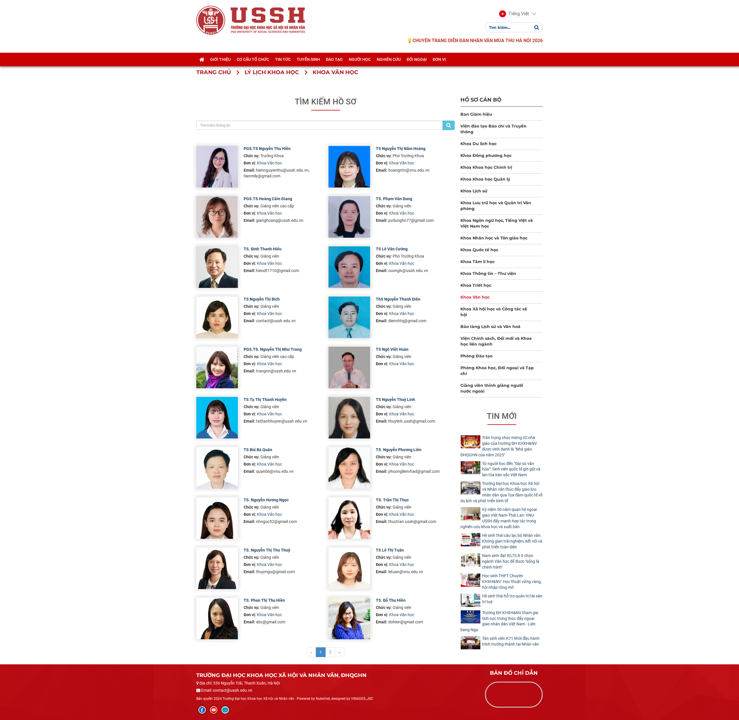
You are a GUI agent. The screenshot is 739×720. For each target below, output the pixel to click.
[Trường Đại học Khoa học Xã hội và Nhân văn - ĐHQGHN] (210, 20)
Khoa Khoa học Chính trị (486, 167)
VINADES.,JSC (362, 699)
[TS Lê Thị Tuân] (349, 568)
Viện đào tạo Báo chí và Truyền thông (493, 128)
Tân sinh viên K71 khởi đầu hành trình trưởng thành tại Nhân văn (511, 641)
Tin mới (502, 416)
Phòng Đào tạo (476, 356)
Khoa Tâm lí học (477, 261)
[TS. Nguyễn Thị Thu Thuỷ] (217, 568)
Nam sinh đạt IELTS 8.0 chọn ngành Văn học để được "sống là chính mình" (510, 561)
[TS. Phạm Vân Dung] (349, 217)
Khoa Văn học (269, 163)
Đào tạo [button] (334, 59)
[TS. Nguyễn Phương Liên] (349, 468)
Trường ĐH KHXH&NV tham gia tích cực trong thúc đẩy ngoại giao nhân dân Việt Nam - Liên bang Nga (499, 621)
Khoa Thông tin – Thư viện (488, 273)
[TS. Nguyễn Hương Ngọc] (217, 518)
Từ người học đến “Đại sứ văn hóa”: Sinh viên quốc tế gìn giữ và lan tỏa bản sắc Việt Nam (511, 469)
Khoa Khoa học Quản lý (485, 179)
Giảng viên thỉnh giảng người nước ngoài (491, 388)
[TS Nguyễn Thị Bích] (217, 317)
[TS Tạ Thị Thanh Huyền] (217, 417)
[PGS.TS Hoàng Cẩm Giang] (217, 217)
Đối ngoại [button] (417, 59)
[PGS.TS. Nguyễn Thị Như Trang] (217, 367)
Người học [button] (360, 59)
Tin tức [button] (283, 59)
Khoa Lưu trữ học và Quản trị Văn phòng (495, 205)
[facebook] (202, 710)
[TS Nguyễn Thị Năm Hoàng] (349, 166)
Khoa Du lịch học (478, 143)
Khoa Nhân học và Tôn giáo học (493, 238)
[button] (514, 13)
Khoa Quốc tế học (479, 249)
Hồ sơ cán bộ (480, 99)
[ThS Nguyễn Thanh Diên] (349, 317)
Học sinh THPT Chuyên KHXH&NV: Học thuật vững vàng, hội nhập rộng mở (512, 581)
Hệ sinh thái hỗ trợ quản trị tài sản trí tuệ (512, 599)
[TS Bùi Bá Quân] (217, 468)
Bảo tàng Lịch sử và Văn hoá (490, 326)
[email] (225, 710)
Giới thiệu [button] (220, 59)
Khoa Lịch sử (473, 191)
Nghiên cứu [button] (389, 59)
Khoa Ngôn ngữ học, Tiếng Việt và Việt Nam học (496, 223)
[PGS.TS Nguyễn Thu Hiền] (217, 166)
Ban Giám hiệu (476, 114)
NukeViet (323, 699)
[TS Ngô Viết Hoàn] (349, 367)
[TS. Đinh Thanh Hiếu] (217, 267)
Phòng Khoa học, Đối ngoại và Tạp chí (497, 370)
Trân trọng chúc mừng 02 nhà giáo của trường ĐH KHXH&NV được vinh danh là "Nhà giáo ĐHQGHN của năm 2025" (498, 446)
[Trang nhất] (201, 59)
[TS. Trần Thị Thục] (349, 518)
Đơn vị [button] (439, 59)
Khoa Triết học (475, 285)
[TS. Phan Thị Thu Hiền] (217, 618)
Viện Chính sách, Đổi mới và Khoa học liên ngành (496, 341)
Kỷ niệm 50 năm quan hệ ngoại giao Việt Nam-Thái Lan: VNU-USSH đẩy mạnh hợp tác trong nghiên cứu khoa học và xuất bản (498, 518)
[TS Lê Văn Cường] (349, 267)
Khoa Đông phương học (486, 155)
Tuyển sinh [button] (308, 59)
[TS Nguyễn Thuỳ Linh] (349, 417)
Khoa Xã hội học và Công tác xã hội (493, 311)
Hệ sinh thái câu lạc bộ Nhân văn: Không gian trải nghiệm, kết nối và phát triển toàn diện (512, 541)
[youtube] (213, 710)
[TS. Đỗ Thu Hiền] (349, 618)
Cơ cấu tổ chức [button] (253, 59)
